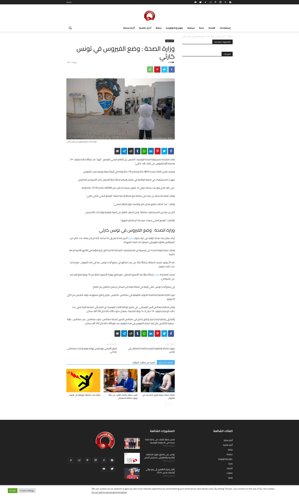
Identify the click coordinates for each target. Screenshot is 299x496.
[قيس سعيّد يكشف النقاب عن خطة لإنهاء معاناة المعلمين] (121, 380)
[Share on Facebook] (171, 151)
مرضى (131, 238)
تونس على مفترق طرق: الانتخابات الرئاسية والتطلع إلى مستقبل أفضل (159, 456)
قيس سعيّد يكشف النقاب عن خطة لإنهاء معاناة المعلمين (123, 396)
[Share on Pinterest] (158, 151)
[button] (70, 28)
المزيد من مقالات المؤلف (143, 362)
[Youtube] (195, 2)
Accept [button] (13, 490)
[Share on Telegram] (124, 151)
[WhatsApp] (150, 69)
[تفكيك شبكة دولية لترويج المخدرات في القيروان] (158, 380)
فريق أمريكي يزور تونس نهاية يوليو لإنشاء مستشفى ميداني (92, 350)
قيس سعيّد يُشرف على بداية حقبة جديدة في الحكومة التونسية (160, 441)
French (68, 2)
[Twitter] (200, 2)
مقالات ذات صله (166, 362)
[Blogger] (230, 2)
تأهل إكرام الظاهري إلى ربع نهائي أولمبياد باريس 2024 (160, 471)
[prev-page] (172, 404)
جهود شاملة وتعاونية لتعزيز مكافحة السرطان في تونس (151, 350)
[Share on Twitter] (164, 151)
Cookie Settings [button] (27, 490)
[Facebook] (225, 2)
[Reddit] (210, 2)
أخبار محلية (221, 36)
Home (230, 36)
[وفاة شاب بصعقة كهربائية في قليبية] (83, 380)
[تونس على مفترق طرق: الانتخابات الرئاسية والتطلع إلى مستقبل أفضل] (132, 458)
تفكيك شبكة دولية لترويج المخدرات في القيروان (158, 396)
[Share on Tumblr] (137, 151)
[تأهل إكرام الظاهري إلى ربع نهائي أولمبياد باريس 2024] (132, 473)
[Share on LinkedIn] (151, 151)
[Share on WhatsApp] (144, 151)
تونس (156, 274)
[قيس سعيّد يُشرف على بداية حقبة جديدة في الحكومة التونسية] (132, 443)
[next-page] (167, 404)
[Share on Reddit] (131, 151)
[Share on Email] (117, 151)
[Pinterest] (215, 2)
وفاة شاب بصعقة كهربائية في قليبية (84, 395)
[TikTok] (205, 2)
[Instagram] (220, 2)
